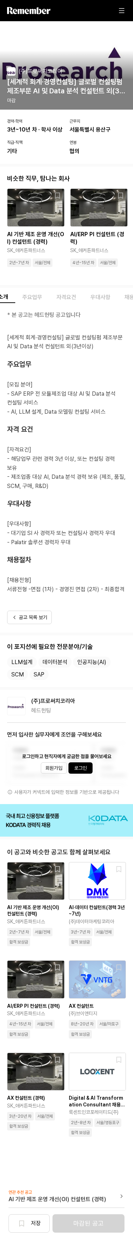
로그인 (80, 768)
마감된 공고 (88, 1223)
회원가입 (53, 768)
